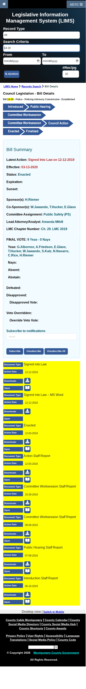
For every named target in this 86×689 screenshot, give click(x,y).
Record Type (14, 29)
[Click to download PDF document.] (27, 381)
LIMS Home (11, 86)
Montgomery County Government (56, 652)
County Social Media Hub (58, 624)
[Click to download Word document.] (27, 411)
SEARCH (12, 74)
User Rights (35, 635)
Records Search (31, 86)
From (7, 55)
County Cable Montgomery (24, 620)
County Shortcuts (31, 628)
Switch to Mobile (53, 612)
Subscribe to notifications (25, 331)
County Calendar (56, 620)
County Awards (56, 628)
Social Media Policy (42, 639)
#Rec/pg (69, 68)
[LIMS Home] (4, 4)
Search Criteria (16, 42)
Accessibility (54, 635)
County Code (67, 639)
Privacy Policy (15, 635)
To (44, 55)
